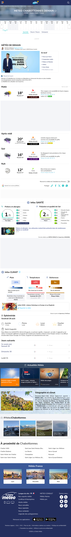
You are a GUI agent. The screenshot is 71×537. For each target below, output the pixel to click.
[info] (19, 272)
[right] (69, 24)
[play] (8, 231)
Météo (2, 6)
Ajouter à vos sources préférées (12, 185)
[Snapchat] (61, 501)
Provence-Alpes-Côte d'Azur (13, 6)
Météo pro (43, 499)
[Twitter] (66, 497)
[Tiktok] (66, 505)
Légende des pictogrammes (28, 514)
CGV (21, 525)
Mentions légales (9, 525)
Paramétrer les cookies (26, 528)
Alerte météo (23, 502)
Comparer (45, 32)
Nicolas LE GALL (18, 48)
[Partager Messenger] (63, 186)
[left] (1, 24)
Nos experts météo (25, 496)
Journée (25, 32)
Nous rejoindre (23, 508)
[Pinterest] (61, 505)
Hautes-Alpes (23, 6)
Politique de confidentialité (59, 525)
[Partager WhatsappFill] (67, 186)
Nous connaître (23, 505)
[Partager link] (52, 186)
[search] (68, 2)
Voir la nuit (65, 87)
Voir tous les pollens (22, 223)
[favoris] (55, 11)
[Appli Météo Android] (50, 519)
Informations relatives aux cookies (41, 525)
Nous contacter (23, 511)
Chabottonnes (30, 6)
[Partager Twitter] (59, 186)
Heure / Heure (35, 32)
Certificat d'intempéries (26, 499)
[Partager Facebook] (55, 186)
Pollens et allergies (12, 207)
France (5, 6)
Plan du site (27, 525)
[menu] (2, 2)
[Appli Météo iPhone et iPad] (38, 519)
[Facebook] (61, 497)
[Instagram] (66, 501)
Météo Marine (45, 496)
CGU (17, 525)
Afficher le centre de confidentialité (43, 528)
